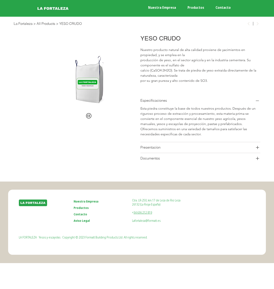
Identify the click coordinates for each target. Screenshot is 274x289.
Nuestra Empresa (86, 201)
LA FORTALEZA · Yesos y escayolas (39, 237)
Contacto (80, 214)
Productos (81, 208)
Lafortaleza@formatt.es (146, 221)
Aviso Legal (82, 221)
